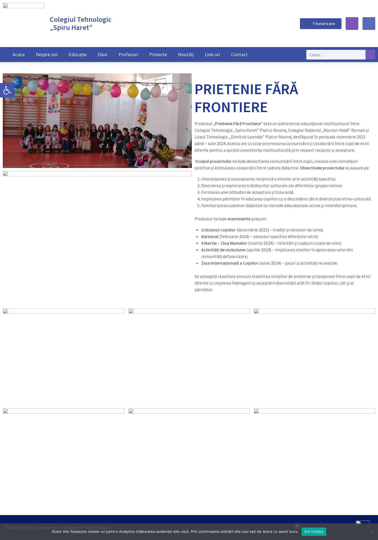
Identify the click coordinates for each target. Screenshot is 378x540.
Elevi (102, 54)
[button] (7, 90)
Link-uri (212, 54)
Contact (239, 54)
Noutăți (186, 54)
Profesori (128, 54)
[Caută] (370, 55)
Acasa (18, 54)
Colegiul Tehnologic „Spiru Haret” (81, 23)
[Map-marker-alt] (352, 23)
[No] (371, 531)
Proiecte (158, 54)
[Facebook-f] (369, 23)
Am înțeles (313, 531)
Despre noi (47, 54)
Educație (78, 54)
